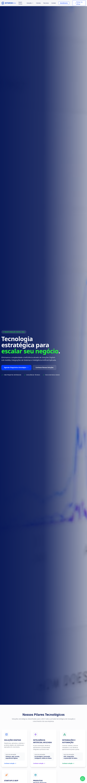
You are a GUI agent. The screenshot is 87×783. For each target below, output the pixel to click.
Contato (53, 3)
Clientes (38, 3)
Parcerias (46, 3)
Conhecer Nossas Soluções (44, 367)
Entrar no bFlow (79, 3)
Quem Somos (20, 3)
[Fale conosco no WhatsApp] (82, 778)
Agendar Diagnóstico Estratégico (15, 367)
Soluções (29, 3)
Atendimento (64, 3)
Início (14, 3)
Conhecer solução (9, 763)
